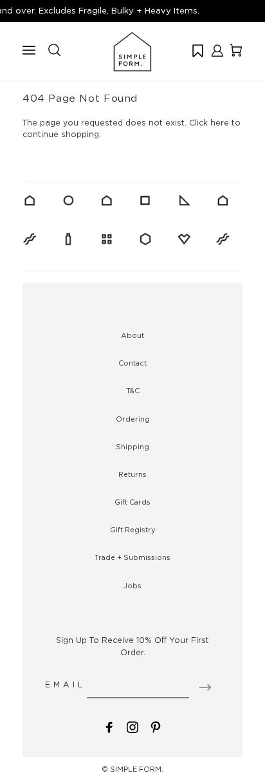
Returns (132, 474)
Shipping (132, 446)
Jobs (132, 585)
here (219, 122)
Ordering (133, 419)
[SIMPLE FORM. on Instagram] (132, 726)
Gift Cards (132, 502)
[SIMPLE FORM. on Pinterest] (155, 726)
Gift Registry (133, 529)
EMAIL (65, 684)
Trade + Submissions (132, 557)
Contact (132, 363)
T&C (133, 390)
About (132, 335)
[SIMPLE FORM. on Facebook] (109, 726)
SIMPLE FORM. (136, 769)
